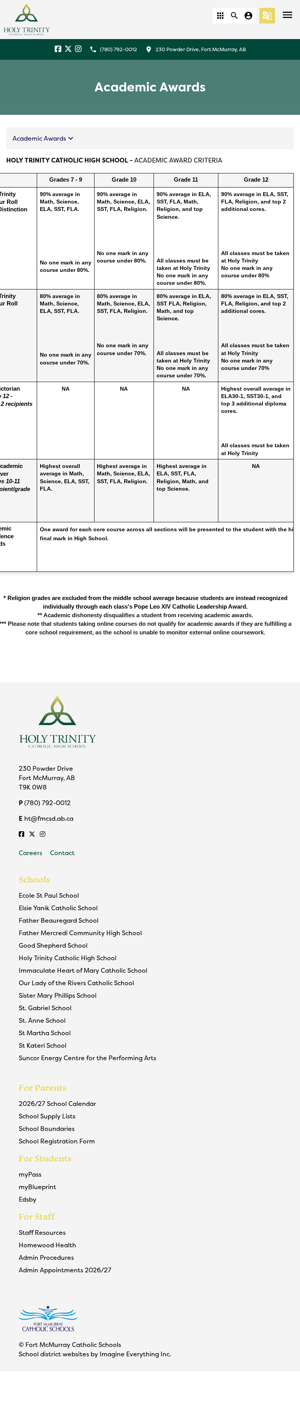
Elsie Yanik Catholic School (58, 908)
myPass (30, 1174)
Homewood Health (47, 1245)
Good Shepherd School (53, 945)
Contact (62, 852)
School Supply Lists (47, 1116)
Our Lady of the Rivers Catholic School (76, 983)
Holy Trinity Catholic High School (67, 958)
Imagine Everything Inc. (135, 1354)
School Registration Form (57, 1141)
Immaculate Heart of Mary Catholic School (83, 970)
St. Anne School (42, 1020)
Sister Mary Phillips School (57, 995)
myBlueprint (37, 1186)
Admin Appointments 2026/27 (65, 1270)
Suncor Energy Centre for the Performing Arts (87, 1058)
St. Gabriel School (45, 1008)
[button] (220, 15)
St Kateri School (42, 1045)
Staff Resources (42, 1232)
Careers (30, 852)
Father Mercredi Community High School (80, 933)
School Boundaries (47, 1128)
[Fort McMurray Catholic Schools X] (68, 49)
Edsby (27, 1199)
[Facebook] (58, 49)
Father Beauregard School (58, 920)
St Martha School (45, 1033)
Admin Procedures (46, 1257)
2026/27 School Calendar (57, 1103)
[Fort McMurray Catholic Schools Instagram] (78, 49)
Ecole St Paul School (49, 895)
